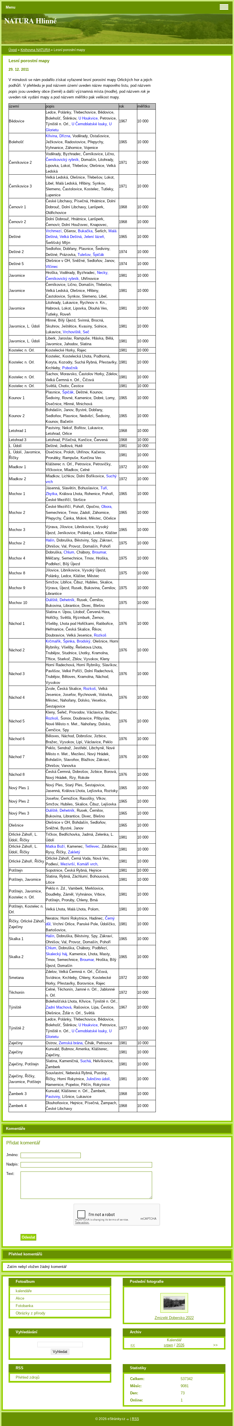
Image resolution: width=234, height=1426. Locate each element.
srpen (168, 1345)
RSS (135, 1419)
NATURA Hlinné (30, 20)
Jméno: (12, 1155)
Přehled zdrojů (27, 1377)
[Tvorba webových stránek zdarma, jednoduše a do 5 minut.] (128, 1419)
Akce (20, 1298)
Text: (10, 1173)
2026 (180, 1345)
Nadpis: (12, 1164)
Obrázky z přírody (30, 1313)
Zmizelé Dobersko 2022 (174, 1318)
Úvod (13, 50)
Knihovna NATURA (35, 50)
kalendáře (24, 1291)
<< (132, 1345)
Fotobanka (24, 1306)
